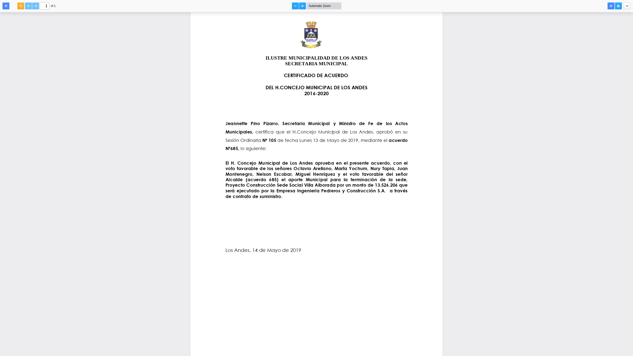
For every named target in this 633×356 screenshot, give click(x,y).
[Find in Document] (20, 5)
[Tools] (627, 5)
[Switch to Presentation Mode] (611, 5)
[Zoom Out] (295, 5)
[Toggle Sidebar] (5, 5)
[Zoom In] (302, 5)
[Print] (618, 5)
